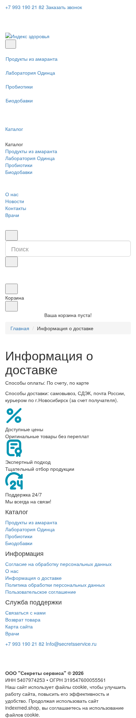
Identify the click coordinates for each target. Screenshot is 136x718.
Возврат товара (22, 619)
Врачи (12, 214)
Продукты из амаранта (32, 58)
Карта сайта (19, 626)
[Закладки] (8, 280)
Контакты (15, 207)
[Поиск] (11, 235)
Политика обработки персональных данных (55, 584)
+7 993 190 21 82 (24, 6)
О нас (11, 194)
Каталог (14, 128)
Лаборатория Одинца (30, 72)
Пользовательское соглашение (40, 591)
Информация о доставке (33, 577)
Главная (19, 328)
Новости (14, 201)
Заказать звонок (64, 6)
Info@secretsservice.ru (71, 643)
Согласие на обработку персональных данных (58, 563)
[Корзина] (11, 289)
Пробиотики (19, 86)
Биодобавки (19, 100)
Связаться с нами (25, 612)
